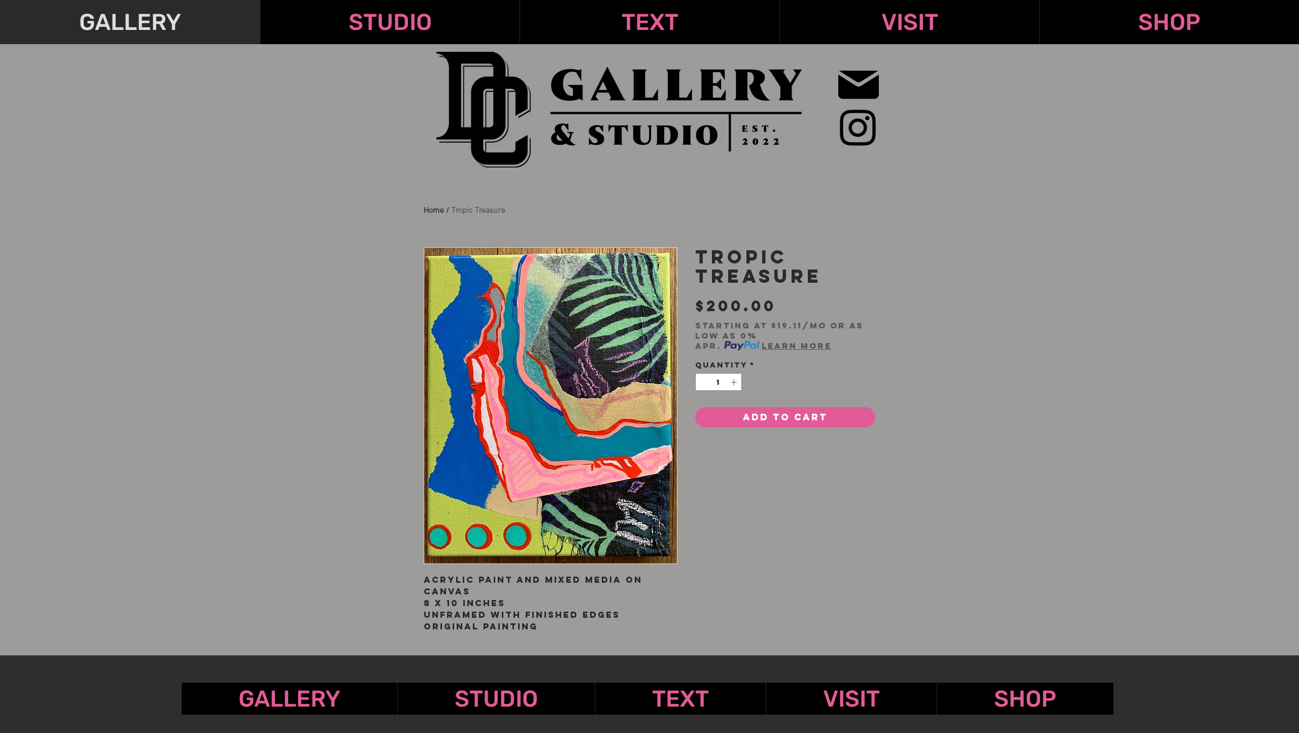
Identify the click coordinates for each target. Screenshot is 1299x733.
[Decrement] (703, 382)
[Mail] (858, 84)
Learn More (797, 346)
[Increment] (735, 382)
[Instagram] (858, 128)
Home (434, 211)
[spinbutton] (719, 382)
